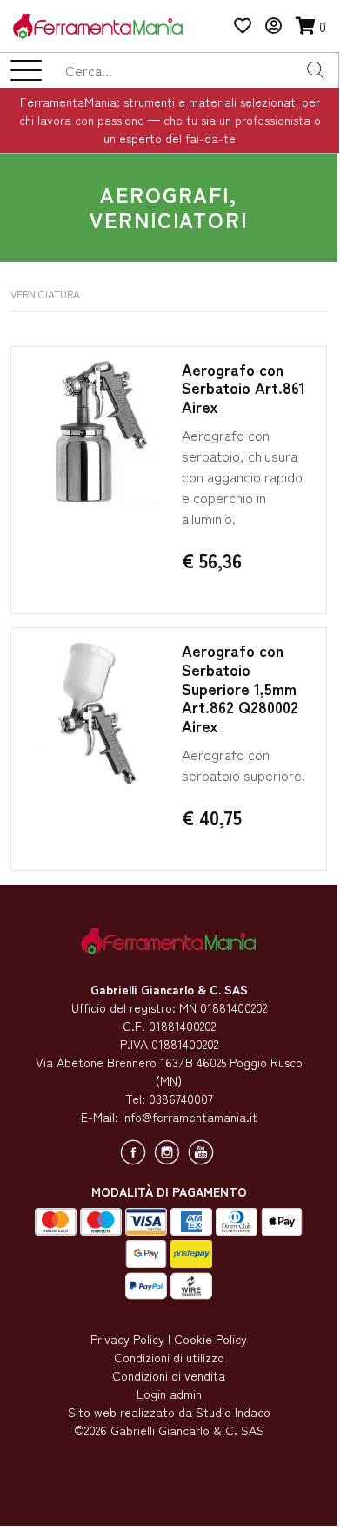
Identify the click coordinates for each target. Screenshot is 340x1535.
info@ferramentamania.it (189, 1116)
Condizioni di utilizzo (169, 1357)
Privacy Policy (127, 1339)
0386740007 (181, 1098)
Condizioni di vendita (168, 1375)
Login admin (169, 1393)
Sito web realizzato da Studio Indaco (169, 1411)
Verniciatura (45, 293)
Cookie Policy (210, 1339)
